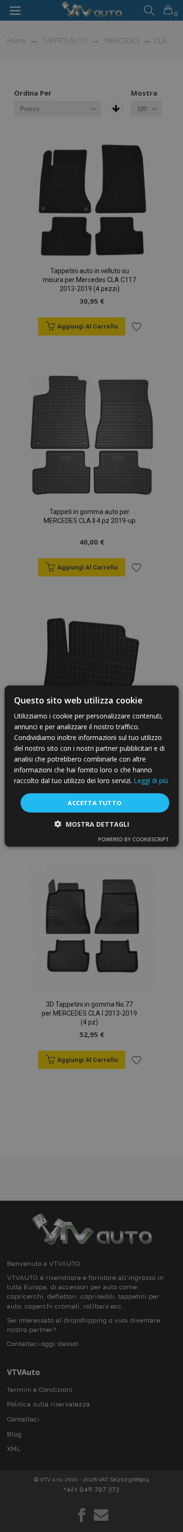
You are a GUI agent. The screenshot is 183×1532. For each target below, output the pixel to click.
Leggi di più (151, 780)
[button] (91, 824)
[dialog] (92, 766)
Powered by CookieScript (133, 839)
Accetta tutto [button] (95, 802)
